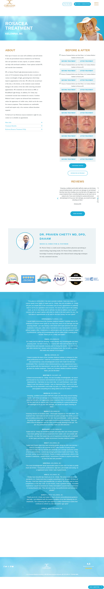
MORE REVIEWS (77, 213)
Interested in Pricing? (78, 173)
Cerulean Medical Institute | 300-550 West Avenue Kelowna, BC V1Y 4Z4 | (49, 574)
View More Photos (77, 165)
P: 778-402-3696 (73, 574)
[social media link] (4, 566)
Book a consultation (83, 4)
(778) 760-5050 (67, 4)
